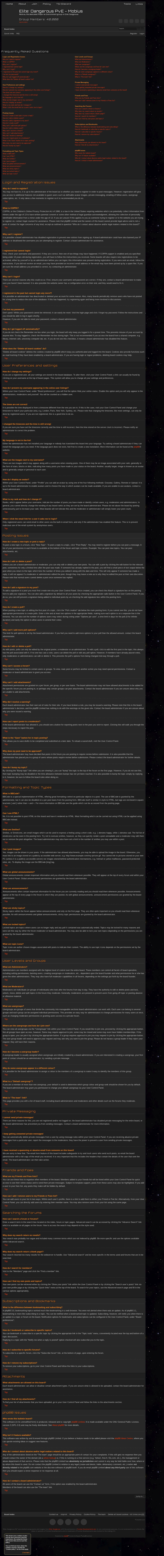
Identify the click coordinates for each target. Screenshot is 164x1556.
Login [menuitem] (142, 33)
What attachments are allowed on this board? (90, 142)
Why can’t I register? (10, 64)
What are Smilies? (9, 159)
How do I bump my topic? (11, 146)
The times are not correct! (12, 92)
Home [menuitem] (9, 4)
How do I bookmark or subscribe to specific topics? (93, 129)
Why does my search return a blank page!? (90, 114)
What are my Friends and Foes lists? (88, 98)
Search (138, 28)
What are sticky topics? (11, 169)
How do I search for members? (85, 116)
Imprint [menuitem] (64, 1514)
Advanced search (142, 28)
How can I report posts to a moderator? (16, 138)
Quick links (9, 33)
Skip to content (23, 22)
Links (139, 4)
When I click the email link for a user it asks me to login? (22, 107)
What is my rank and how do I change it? (17, 105)
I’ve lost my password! (10, 74)
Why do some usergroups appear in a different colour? (93, 72)
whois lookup (49, 1458)
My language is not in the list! (13, 97)
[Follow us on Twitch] (131, 21)
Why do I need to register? (12, 59)
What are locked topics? (11, 171)
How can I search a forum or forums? (88, 109)
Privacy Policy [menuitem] (75, 1514)
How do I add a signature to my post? (16, 121)
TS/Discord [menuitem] (63, 4)
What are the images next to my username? (18, 100)
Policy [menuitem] (47, 4)
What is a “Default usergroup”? (85, 74)
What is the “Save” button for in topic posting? (19, 140)
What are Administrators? (83, 59)
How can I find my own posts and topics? (89, 119)
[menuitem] (20, 4)
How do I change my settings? (13, 87)
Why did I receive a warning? (13, 135)
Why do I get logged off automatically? (16, 77)
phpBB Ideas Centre (124, 1438)
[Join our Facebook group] (126, 21)
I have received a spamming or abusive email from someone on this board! (101, 90)
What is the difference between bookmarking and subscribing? (96, 127)
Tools (127, 4)
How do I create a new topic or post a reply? (18, 115)
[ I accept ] (26, 1552)
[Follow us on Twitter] (120, 21)
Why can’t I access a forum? (13, 130)
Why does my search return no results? (88, 111)
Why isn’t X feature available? (85, 156)
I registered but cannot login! (12, 67)
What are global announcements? (14, 164)
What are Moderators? (82, 62)
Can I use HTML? (9, 156)
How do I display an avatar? (12, 102)
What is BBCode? (9, 154)
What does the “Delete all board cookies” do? (18, 79)
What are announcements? (12, 166)
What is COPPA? (9, 62)
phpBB (137, 447)
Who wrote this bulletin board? (85, 153)
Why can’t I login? (9, 69)
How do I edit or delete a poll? (13, 128)
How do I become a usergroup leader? (88, 69)
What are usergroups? (82, 64)
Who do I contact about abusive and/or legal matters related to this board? (100, 158)
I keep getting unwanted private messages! (90, 87)
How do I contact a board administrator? (89, 160)
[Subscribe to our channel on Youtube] (137, 21)
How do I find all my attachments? (87, 145)
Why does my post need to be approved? (17, 143)
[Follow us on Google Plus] (142, 21)
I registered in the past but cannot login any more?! (20, 72)
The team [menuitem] (102, 1514)
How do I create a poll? (11, 123)
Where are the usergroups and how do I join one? (92, 67)
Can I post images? (9, 161)
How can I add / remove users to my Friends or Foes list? (95, 100)
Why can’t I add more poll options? (15, 125)
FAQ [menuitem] (17, 33)
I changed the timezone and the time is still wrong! (20, 95)
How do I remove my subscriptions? (87, 134)
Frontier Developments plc (86, 1529)
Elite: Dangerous (54, 1529)
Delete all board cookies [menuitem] (118, 1514)
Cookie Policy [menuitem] (89, 1514)
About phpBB (58, 1425)
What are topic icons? (10, 174)
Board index (9, 29)
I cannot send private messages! (86, 85)
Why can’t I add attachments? (13, 133)
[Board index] (10, 15)
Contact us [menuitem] (53, 1514)
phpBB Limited (78, 1422)
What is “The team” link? (83, 77)
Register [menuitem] (133, 33)
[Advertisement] (73, 42)
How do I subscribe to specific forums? (88, 132)
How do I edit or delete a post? (13, 118)
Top (6, 201)
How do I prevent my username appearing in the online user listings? (26, 90)
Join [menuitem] (34, 4)
